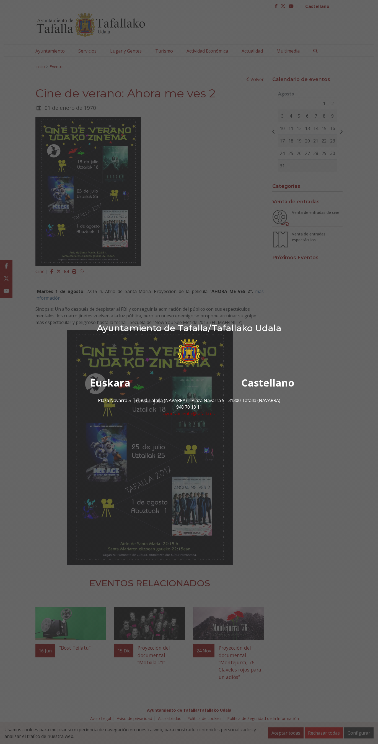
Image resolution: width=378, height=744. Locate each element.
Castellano (267, 383)
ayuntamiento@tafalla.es (189, 414)
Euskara (110, 383)
